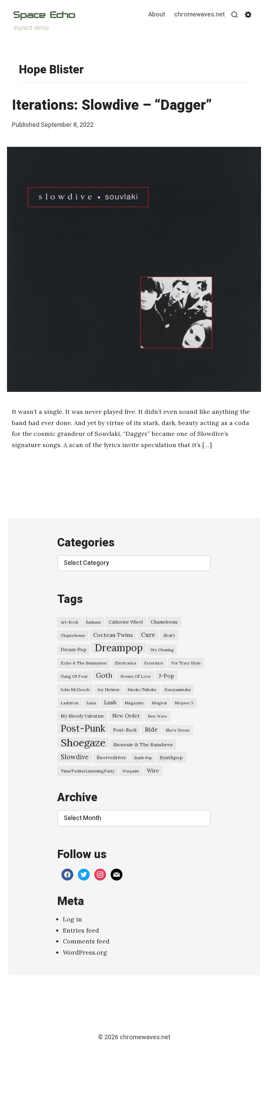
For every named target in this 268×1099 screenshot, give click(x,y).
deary (169, 635)
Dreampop (119, 647)
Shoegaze (83, 742)
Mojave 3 (184, 702)
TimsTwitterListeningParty (87, 771)
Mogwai (159, 703)
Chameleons (164, 622)
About (156, 15)
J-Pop (166, 675)
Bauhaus (93, 622)
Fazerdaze (153, 663)
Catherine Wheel (126, 622)
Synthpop (171, 757)
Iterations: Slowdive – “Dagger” (112, 105)
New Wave (157, 716)
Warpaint (130, 771)
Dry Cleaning (162, 649)
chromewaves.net (199, 15)
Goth (104, 675)
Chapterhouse (73, 635)
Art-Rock (69, 622)
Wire (153, 770)
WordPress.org (85, 952)
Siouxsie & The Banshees (143, 744)
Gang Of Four (74, 676)
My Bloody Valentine (82, 716)
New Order (126, 715)
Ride (151, 729)
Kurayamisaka (177, 689)
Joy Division (108, 689)
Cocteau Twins (113, 634)
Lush (110, 702)
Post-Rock (125, 730)
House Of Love (135, 676)
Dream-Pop (74, 650)
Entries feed (81, 930)
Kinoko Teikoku (141, 689)
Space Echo (44, 14)
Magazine (134, 702)
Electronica (125, 663)
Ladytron (70, 702)
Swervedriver (111, 758)
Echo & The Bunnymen (84, 663)
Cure (148, 635)
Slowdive (75, 757)
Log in (72, 919)
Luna (91, 703)
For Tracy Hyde (186, 663)
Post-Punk (83, 728)
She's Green (177, 730)
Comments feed (86, 941)
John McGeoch (75, 689)
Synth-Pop (143, 757)
